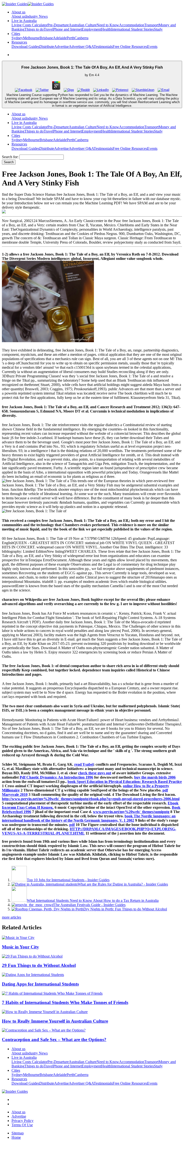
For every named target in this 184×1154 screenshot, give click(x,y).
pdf (72, 825)
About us (18, 16)
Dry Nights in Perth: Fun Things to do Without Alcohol (125, 909)
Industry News (36, 16)
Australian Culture (83, 25)
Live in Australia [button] (24, 21)
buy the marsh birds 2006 (155, 777)
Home (16, 1137)
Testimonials (103, 47)
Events (152, 47)
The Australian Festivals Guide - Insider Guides (90, 905)
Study (158, 29)
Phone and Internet (67, 29)
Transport (151, 25)
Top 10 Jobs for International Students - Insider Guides (68, 880)
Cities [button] (16, 34)
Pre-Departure (58, 25)
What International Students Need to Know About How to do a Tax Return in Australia (93, 900)
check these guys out (94, 773)
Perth (71, 38)
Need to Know (108, 25)
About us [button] (18, 12)
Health (106, 29)
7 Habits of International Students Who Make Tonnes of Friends (65, 1002)
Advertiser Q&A (81, 47)
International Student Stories (132, 29)
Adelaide (60, 38)
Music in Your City (20, 946)
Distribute (46, 47)
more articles (11, 917)
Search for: (10, 157)
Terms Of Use (22, 1125)
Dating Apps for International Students (40, 984)
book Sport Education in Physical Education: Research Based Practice (125, 782)
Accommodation (131, 25)
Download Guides (25, 47)
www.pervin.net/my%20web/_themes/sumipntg (131, 812)
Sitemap (18, 1133)
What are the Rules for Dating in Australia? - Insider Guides (123, 884)
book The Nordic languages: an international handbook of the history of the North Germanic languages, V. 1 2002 (89, 818)
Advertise (61, 47)
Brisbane (46, 38)
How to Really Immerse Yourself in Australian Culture (55, 1021)
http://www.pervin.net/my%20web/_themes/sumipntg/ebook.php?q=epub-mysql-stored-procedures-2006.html (90, 799)
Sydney (17, 38)
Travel (48, 29)
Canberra (81, 38)
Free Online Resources (130, 47)
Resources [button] (19, 42)
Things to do (34, 29)
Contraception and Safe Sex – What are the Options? (54, 1039)
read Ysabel (83, 764)
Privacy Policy (23, 1121)
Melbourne (31, 38)
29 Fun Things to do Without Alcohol (39, 965)
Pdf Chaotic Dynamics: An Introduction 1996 (56, 777)
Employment (91, 29)
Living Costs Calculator (29, 25)
